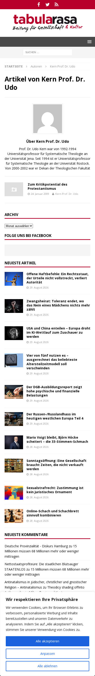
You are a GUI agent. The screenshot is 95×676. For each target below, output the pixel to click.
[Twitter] (48, 4)
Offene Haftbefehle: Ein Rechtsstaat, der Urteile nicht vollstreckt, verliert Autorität (58, 278)
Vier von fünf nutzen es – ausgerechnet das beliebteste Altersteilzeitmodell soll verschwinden (52, 361)
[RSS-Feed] (57, 4)
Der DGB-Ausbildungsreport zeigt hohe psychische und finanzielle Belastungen (54, 391)
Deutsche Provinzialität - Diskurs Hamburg (36, 546)
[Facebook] (39, 4)
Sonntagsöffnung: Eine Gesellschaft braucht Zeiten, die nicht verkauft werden (56, 464)
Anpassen (47, 653)
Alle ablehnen (47, 666)
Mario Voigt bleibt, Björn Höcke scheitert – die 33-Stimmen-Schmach (57, 439)
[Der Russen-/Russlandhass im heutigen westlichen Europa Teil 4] (14, 419)
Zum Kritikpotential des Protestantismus (47, 186)
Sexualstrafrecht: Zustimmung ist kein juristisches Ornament (55, 490)
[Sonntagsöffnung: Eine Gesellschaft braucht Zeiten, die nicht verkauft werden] (14, 465)
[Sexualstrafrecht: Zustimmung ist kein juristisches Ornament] (14, 493)
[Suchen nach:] (47, 52)
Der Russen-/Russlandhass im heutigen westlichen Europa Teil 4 (55, 416)
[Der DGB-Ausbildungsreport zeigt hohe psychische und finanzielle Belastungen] (14, 392)
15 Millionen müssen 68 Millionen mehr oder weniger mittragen (42, 551)
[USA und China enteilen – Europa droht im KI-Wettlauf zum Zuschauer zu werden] (14, 333)
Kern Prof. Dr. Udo (66, 193)
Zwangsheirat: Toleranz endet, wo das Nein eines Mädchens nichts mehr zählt (58, 305)
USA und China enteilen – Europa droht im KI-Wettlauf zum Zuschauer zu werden (58, 332)
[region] (47, 634)
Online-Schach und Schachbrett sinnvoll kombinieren (53, 513)
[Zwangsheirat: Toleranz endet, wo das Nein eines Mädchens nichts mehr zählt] (14, 306)
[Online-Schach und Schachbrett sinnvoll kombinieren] (14, 516)
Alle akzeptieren (47, 641)
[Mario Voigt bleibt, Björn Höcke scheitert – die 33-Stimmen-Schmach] (14, 442)
